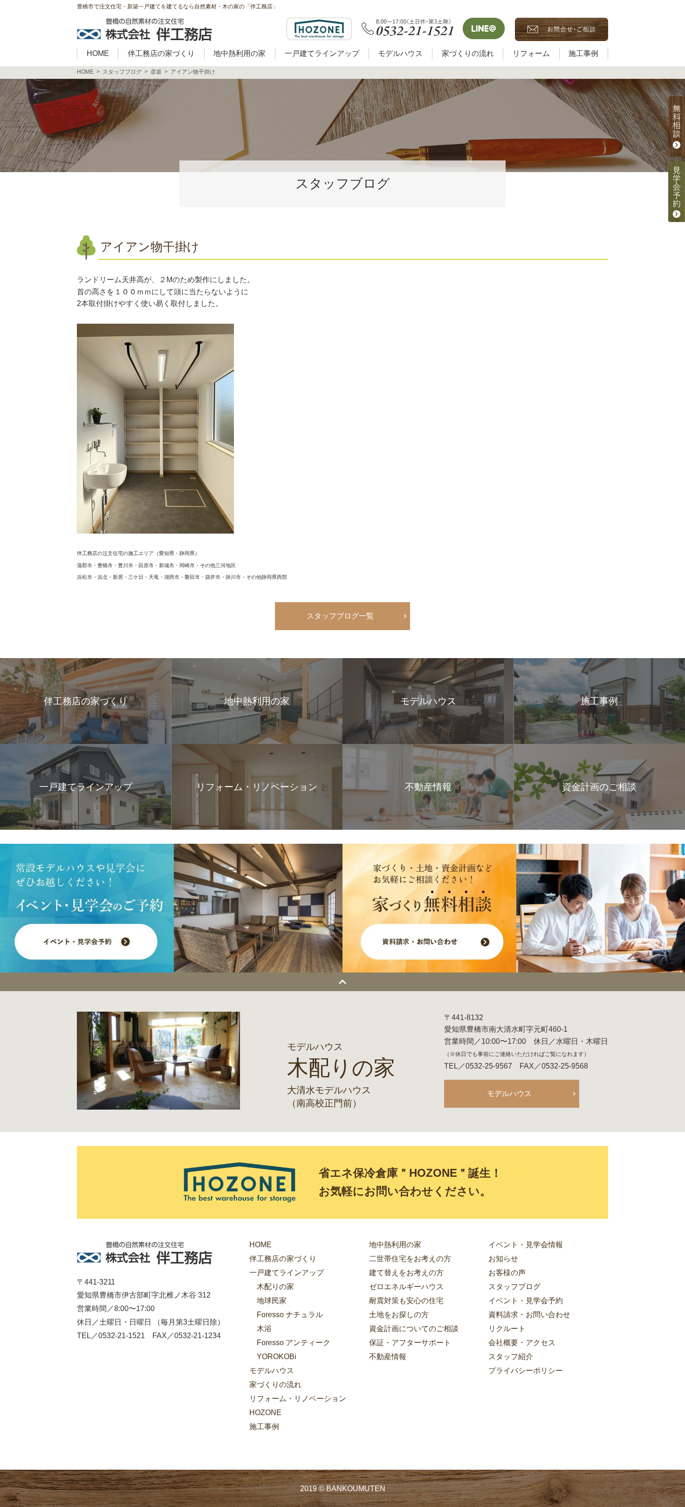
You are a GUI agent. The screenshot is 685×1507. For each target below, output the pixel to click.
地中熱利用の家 (395, 1245)
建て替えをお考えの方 (406, 1273)
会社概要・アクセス (521, 1343)
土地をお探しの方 (399, 1315)
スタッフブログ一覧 (340, 616)
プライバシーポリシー (525, 1371)
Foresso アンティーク (293, 1343)
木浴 (264, 1329)
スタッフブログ (514, 1287)
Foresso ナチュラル (290, 1315)
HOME (260, 1245)
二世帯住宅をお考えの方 (410, 1259)
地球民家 (272, 1301)
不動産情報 (387, 1357)
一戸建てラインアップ (286, 1273)
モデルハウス (509, 1093)
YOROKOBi (276, 1357)
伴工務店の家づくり (282, 1259)
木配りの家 (275, 1287)
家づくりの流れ (275, 1385)
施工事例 (264, 1427)
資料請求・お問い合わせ (529, 1315)
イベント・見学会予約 (525, 1301)
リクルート (507, 1329)
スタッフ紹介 (510, 1357)
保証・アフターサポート (410, 1343)
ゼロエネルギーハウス (406, 1287)
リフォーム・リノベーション (297, 1399)
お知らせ (503, 1259)
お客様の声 (507, 1273)
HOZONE (265, 1413)
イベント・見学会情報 (525, 1245)
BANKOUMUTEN (355, 1489)
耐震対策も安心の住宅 (406, 1301)
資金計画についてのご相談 (414, 1329)
